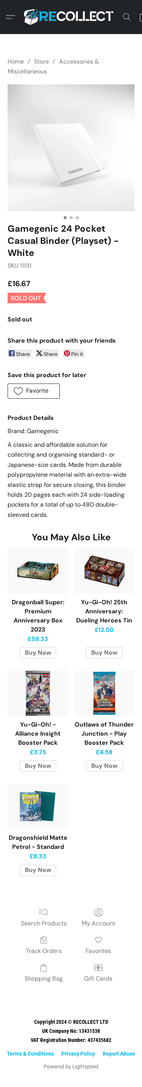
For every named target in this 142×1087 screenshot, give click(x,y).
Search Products (44, 923)
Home (16, 62)
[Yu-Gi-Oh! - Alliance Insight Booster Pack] (38, 693)
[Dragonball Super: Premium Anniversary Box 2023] (38, 571)
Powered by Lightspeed (71, 1067)
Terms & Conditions (30, 1054)
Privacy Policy (78, 1054)
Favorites (98, 951)
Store (41, 62)
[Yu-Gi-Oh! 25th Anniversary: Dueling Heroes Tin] (104, 571)
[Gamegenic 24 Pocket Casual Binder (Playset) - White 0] (71, 147)
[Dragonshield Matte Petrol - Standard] (38, 806)
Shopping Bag (44, 979)
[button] (71, 17)
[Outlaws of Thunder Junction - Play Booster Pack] (104, 693)
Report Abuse (119, 1054)
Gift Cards (98, 979)
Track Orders (44, 951)
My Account (98, 923)
